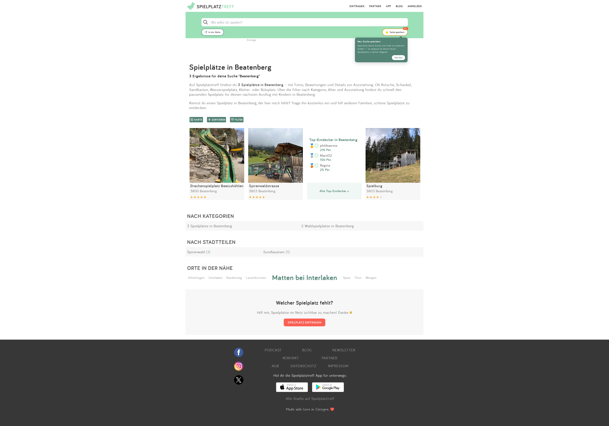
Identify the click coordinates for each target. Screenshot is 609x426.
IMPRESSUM (338, 365)
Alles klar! (398, 57)
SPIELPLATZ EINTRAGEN (304, 322)
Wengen (371, 277)
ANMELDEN (415, 6)
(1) (208, 251)
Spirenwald (196, 251)
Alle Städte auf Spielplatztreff (310, 398)
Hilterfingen (196, 277)
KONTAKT (291, 357)
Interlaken (216, 277)
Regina (325, 165)
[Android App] (328, 390)
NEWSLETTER (343, 350)
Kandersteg (234, 277)
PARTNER (375, 6)
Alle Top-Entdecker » (334, 191)
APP (388, 6)
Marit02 (326, 155)
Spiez (346, 277)
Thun (358, 277)
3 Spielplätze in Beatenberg (209, 225)
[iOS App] (292, 390)
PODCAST (273, 350)
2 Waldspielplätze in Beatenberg (327, 225)
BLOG (399, 6)
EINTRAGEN (357, 6)
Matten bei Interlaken (304, 277)
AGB (275, 365)
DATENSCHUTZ (303, 365)
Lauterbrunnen (256, 277)
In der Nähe (215, 32)
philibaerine (328, 145)
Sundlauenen (274, 251)
